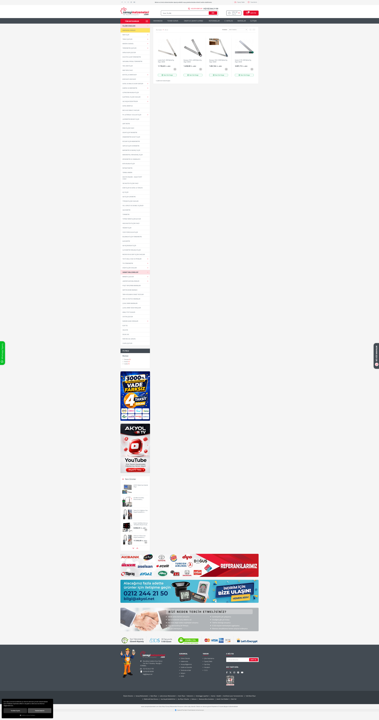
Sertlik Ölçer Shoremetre (130, 146)
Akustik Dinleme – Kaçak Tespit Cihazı (132, 178)
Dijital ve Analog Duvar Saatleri (132, 84)
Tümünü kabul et (39, 711)
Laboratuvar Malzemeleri (130, 281)
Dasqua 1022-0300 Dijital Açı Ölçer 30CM (218, 61)
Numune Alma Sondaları (130, 321)
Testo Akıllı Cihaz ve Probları (131, 259)
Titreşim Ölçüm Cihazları (130, 201)
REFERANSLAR (214, 21)
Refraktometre (127, 168)
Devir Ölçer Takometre (129, 132)
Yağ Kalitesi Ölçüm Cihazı (130, 183)
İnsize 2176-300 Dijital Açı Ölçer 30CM (243, 61)
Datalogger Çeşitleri (129, 53)
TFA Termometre (127, 263)
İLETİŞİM (253, 21)
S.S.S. (206, 670)
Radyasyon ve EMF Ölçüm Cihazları (133, 254)
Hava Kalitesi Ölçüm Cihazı (130, 223)
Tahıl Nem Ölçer (127, 66)
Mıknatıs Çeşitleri (128, 277)
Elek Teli (125, 326)
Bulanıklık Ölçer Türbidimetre (132, 237)
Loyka (127, 364)
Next (137, 548)
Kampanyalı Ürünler (128, 30)
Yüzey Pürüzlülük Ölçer (130, 232)
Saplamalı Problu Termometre (132, 61)
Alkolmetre (126, 241)
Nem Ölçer (125, 35)
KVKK (182, 676)
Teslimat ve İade (186, 670)
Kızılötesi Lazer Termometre (131, 57)
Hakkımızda (184, 661)
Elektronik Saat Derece (151, 699)
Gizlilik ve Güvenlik (186, 667)
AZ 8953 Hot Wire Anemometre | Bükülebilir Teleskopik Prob (140, 486)
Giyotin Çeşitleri (127, 317)
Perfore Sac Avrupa (129, 339)
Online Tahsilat (185, 658)
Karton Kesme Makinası (129, 290)
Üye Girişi (207, 664)
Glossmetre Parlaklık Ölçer (131, 250)
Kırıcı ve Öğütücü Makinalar (131, 299)
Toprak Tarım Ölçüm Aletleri (131, 219)
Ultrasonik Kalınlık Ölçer (130, 93)
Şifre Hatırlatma (209, 658)
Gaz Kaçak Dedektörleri (130, 101)
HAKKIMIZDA (157, 21)
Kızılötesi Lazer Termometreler (233, 696)
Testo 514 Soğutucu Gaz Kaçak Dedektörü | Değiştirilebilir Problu (141, 498)
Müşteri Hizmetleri (204, 9)
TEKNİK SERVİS (172, 21)
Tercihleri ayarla (15, 711)
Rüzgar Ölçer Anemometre (131, 141)
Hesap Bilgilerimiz (186, 664)
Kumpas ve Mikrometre (129, 88)
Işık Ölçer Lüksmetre (129, 197)
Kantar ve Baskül (128, 44)
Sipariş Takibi (241, 2)
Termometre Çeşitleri (129, 48)
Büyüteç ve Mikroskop (129, 75)
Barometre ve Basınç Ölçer (131, 150)
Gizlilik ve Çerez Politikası (28, 715)
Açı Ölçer (125, 192)
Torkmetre (125, 214)
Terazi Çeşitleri (127, 39)
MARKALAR (241, 21)
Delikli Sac (125, 334)
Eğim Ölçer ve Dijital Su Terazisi (132, 188)
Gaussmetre (126, 210)
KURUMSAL (183, 653)
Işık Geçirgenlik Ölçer (129, 246)
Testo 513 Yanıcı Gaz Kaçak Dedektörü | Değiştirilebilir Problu (140, 523)
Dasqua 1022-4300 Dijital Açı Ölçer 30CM (193, 61)
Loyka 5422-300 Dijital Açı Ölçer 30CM (166, 61)
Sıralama (224, 30)
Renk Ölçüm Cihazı (128, 128)
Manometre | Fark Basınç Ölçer (132, 155)
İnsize (127, 362)
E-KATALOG (229, 21)
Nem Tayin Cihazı (127, 70)
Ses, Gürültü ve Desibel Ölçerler (132, 206)
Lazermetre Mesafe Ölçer (130, 119)
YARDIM (206, 653)
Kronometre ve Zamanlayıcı (131, 159)
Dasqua (127, 359)
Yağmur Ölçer (126, 228)
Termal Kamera (127, 172)
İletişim (183, 673)
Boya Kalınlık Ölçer (128, 164)
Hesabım (207, 667)
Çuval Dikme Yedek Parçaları (131, 308)
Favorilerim (254, 2)
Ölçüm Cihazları (128, 26)
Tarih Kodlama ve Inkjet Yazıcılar (133, 294)
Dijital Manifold (127, 106)
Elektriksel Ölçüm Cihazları (131, 97)
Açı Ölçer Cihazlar (183, 699)
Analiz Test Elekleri (128, 312)
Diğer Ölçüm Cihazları (129, 268)
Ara (213, 13)
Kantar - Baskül (216, 696)
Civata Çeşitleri (127, 343)
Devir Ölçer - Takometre (185, 696)
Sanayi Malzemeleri (130, 272)
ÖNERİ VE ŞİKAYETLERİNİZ (193, 21)
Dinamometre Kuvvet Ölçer (131, 137)
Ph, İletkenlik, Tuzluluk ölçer (131, 115)
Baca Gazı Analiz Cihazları (130, 110)
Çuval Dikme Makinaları (129, 303)
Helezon (125, 330)
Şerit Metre (126, 124)
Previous (133, 548)
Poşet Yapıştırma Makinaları (131, 286)
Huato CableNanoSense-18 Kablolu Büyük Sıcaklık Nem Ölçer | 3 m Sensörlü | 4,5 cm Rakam (141, 511)
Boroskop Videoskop (129, 79)
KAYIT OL (254, 660)
